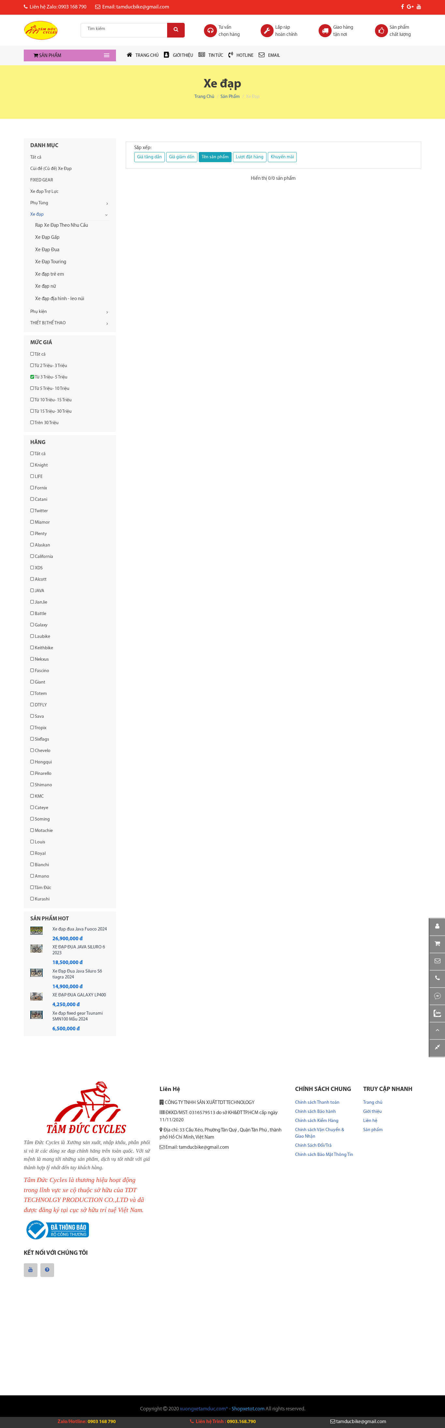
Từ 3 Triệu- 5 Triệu (50, 377)
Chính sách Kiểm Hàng (316, 1120)
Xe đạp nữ (45, 286)
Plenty (40, 533)
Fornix (40, 488)
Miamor (42, 522)
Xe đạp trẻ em (49, 274)
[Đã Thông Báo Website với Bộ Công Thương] (56, 1230)
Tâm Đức (42, 887)
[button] (437, 961)
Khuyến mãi (282, 157)
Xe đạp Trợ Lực (44, 191)
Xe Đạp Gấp (47, 237)
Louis (39, 842)
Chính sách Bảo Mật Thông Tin (324, 1154)
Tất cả (35, 157)
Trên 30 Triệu (46, 423)
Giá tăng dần (149, 157)
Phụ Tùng (39, 203)
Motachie (43, 830)
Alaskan (42, 545)
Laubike (42, 636)
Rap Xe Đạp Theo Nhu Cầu (61, 225)
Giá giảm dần (181, 157)
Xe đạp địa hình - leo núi (59, 299)
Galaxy (41, 625)
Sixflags (41, 739)
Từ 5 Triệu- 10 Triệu (51, 388)
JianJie (40, 602)
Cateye (41, 808)
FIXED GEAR (41, 180)
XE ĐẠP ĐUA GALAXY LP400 (79, 995)
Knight (41, 465)
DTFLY (40, 705)
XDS (38, 568)
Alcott (40, 579)
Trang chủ (204, 96)
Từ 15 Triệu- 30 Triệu (53, 411)
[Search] (176, 30)
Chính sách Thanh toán (317, 1102)
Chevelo (42, 750)
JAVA (39, 591)
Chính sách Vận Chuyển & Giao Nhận (319, 1133)
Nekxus (41, 659)
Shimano (43, 785)
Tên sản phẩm (215, 157)
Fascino (41, 670)
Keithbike (43, 648)
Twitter (41, 511)
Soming (42, 819)
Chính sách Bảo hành (315, 1111)
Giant (39, 682)
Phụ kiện (38, 311)
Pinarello (42, 773)
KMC (39, 796)
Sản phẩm (230, 96)
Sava (39, 716)
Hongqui (43, 762)
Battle (40, 613)
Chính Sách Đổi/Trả (313, 1145)
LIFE (38, 476)
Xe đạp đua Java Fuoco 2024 (79, 929)
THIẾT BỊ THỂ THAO (48, 323)
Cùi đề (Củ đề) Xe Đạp (51, 168)
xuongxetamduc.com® (204, 1409)
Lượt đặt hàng (250, 157)
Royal (40, 853)
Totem (40, 693)
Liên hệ (370, 1120)
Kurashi (42, 899)
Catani (40, 499)
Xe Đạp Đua (47, 250)
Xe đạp (37, 214)
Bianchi (41, 865)
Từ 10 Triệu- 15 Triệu (53, 400)
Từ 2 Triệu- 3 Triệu (50, 365)
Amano (41, 876)
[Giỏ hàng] (437, 944)
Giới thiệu (372, 1111)
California (43, 556)
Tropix (40, 728)
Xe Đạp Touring (50, 262)
